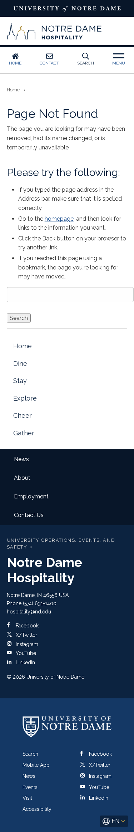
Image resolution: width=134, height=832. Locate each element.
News (21, 459)
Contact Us (29, 515)
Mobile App (36, 765)
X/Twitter (25, 635)
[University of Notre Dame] (67, 726)
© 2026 (16, 677)
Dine (20, 363)
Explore (25, 398)
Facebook (26, 625)
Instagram (26, 644)
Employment (31, 496)
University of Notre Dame (67, 8)
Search (85, 63)
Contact (49, 63)
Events (30, 787)
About (22, 477)
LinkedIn (24, 662)
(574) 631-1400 (39, 603)
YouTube (25, 653)
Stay (20, 380)
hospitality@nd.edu (29, 612)
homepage (59, 218)
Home (15, 63)
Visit (27, 798)
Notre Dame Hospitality (54, 31)
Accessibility (37, 809)
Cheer (22, 415)
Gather (23, 433)
